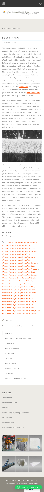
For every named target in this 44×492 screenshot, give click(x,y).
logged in (15, 326)
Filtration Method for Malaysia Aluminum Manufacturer (21, 310)
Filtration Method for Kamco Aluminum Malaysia (18, 278)
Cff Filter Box (9, 343)
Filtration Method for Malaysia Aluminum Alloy (18, 299)
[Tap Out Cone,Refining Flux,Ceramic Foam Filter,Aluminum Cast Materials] (22, 14)
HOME (7, 480)
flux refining (23, 87)
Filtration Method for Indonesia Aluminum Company (19, 263)
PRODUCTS (21, 480)
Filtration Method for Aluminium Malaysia (16, 245)
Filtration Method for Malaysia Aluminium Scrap (18, 290)
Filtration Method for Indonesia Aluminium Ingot (18, 257)
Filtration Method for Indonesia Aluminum (16, 260)
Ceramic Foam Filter (11, 348)
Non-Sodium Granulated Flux (15, 378)
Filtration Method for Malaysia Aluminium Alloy (18, 287)
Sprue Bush (8, 373)
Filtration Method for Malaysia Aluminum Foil (17, 305)
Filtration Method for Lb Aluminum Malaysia (17, 281)
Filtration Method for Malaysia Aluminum (16, 296)
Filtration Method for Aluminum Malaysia (16, 254)
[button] (28, 487)
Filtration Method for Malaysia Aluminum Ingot (18, 307)
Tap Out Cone (9, 353)
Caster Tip (8, 358)
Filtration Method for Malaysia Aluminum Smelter (19, 313)
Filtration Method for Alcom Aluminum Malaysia (21, 242)
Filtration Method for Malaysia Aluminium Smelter (19, 293)
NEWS (36, 480)
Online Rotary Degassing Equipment (17, 338)
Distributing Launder (11, 368)
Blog (15, 42)
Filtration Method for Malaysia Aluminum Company (19, 302)
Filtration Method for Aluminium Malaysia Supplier (19, 251)
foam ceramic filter (33, 93)
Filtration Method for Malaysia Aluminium (16, 284)
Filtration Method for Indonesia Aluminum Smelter (19, 272)
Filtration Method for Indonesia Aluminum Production (20, 269)
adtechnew (7, 42)
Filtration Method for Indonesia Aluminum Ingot (18, 266)
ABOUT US (13, 480)
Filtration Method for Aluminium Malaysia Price (18, 248)
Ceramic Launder (10, 363)
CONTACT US (29, 480)
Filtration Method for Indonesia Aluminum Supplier (19, 275)
